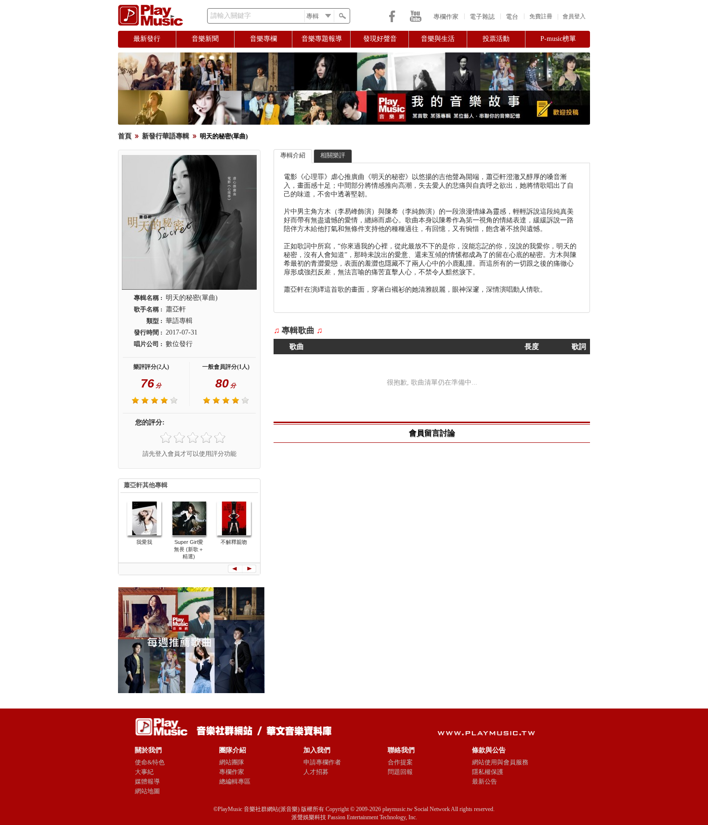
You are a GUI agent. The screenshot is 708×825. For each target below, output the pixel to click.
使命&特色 (150, 762)
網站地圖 (147, 791)
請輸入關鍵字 (230, 15)
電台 (512, 16)
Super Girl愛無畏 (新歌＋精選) (189, 549)
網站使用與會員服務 (500, 762)
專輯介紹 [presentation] (292, 155)
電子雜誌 (482, 16)
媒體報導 (147, 781)
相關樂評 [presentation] (332, 155)
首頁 (124, 136)
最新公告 (484, 781)
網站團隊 (231, 762)
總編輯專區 (234, 781)
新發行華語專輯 (165, 136)
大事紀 (144, 771)
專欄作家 (446, 16)
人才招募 (315, 771)
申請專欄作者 (322, 762)
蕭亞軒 (176, 309)
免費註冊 (540, 16)
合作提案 (400, 762)
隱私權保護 (487, 771)
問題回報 (400, 771)
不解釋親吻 (234, 542)
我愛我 (144, 542)
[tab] (293, 156)
